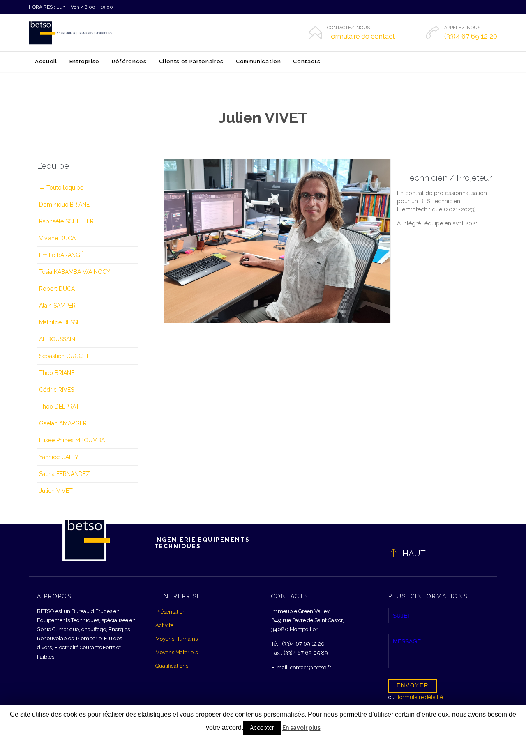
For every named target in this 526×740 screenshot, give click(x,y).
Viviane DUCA (57, 238)
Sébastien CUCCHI (63, 356)
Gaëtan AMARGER (63, 423)
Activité (164, 625)
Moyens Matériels (176, 652)
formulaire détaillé (420, 697)
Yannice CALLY (58, 457)
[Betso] (71, 33)
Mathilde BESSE (59, 322)
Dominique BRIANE (64, 204)
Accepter (262, 727)
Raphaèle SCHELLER (66, 221)
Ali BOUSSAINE (58, 339)
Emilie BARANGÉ (61, 255)
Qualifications (171, 666)
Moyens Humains (176, 639)
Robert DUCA (57, 288)
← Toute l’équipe (61, 187)
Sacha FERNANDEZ (64, 474)
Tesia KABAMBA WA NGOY (74, 272)
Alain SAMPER (57, 305)
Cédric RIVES (56, 389)
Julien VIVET (56, 490)
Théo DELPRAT (59, 406)
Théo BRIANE (56, 373)
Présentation (170, 612)
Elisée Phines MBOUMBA (72, 440)
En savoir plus (301, 727)
